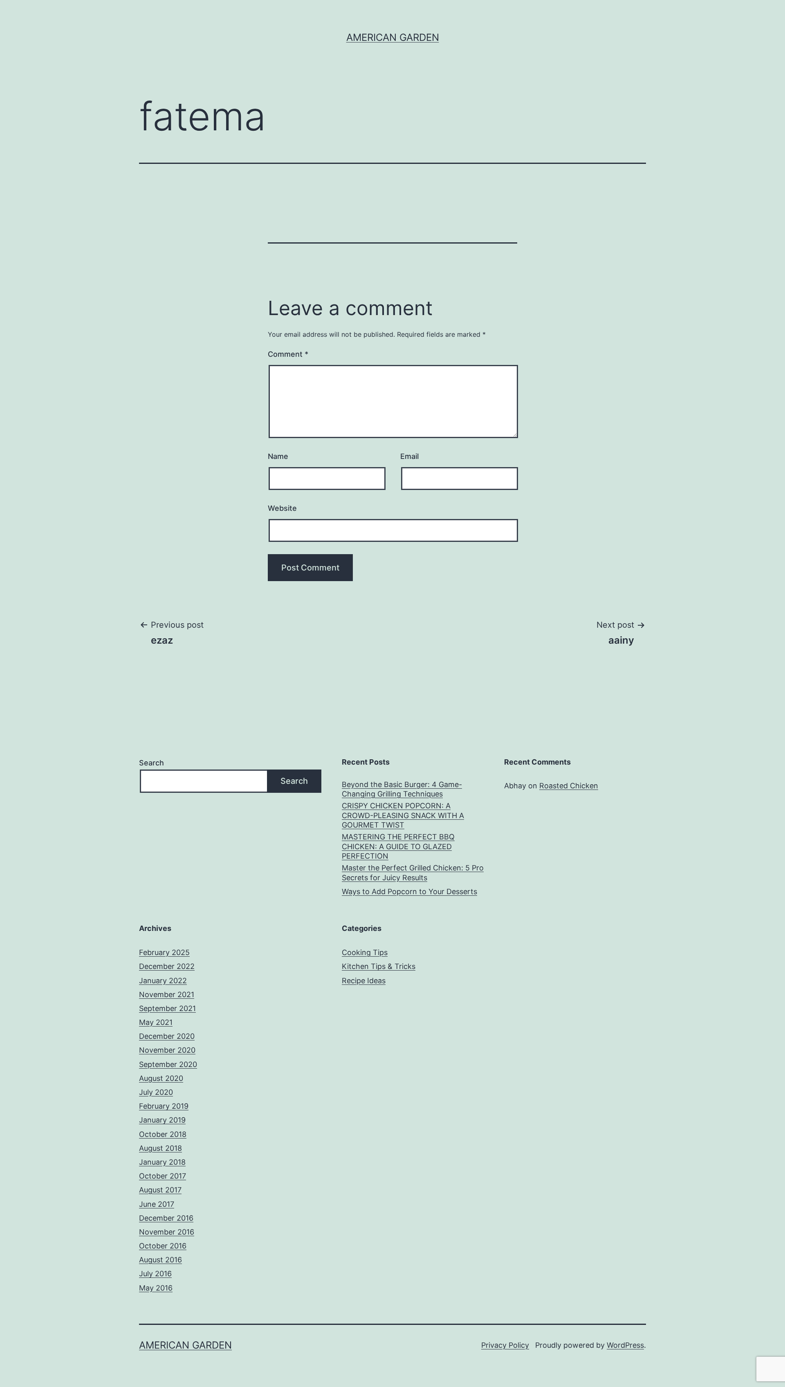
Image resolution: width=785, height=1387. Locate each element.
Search (151, 762)
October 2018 (162, 1134)
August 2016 (160, 1259)
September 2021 (167, 1008)
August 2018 (160, 1148)
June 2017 (156, 1204)
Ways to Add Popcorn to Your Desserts (409, 891)
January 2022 (163, 980)
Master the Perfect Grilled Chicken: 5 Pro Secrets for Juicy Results (413, 872)
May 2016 (156, 1288)
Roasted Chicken (568, 785)
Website (282, 508)
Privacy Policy (505, 1345)
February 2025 (164, 952)
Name (278, 456)
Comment (288, 354)
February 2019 (163, 1106)
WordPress (625, 1345)
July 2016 (155, 1273)
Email (409, 456)
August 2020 (161, 1078)
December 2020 (167, 1036)
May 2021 (156, 1022)
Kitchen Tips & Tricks (378, 966)
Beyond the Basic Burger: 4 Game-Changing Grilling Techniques (402, 789)
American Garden (392, 37)
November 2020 (167, 1050)
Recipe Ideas (364, 980)
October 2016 (162, 1246)
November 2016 (166, 1232)
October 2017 (162, 1176)
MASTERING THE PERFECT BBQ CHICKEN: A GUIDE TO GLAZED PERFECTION (398, 846)
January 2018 (162, 1162)
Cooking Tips (365, 952)
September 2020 (168, 1064)
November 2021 (166, 994)
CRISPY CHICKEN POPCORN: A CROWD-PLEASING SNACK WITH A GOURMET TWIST (403, 815)
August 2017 (160, 1190)
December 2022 (167, 966)
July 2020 (156, 1092)
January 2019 (162, 1120)
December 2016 (166, 1218)
